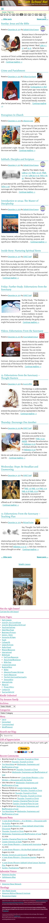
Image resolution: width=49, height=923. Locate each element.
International (7, 652)
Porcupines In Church (12, 115)
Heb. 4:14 (43, 488)
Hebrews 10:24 (30, 450)
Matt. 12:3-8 (36, 173)
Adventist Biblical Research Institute (16, 893)
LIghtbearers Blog (9, 877)
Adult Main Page (8, 630)
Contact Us (6, 690)
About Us (5, 685)
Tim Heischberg (8, 764)
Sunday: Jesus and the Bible (15, 23)
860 (40, 14)
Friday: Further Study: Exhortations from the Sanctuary (24, 288)
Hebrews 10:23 (30, 444)
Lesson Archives (7, 645)
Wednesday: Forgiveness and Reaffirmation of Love (21, 834)
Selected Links (7, 682)
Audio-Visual (6, 647)
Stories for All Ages (9, 637)
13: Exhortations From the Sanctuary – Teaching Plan (20, 515)
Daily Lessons (6, 620)
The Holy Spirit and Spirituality (15, 677)
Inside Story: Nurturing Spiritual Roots (21, 250)
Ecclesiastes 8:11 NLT (38, 87)
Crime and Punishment (13, 70)
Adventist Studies (9, 875)
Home (4, 12)
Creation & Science (9, 665)
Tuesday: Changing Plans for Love (25, 801)
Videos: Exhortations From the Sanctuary (22, 331)
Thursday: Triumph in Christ (28, 759)
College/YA (6, 642)
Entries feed (6, 722)
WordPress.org (7, 727)
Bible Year (7, 662)
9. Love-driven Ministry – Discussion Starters (19, 857)
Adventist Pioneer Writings (14, 672)
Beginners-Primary (9, 632)
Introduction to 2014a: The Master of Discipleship (19, 202)
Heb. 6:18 (25, 491)
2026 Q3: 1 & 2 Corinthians (11, 623)
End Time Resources (11, 657)
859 (36, 14)
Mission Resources (8, 650)
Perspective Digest (9, 896)
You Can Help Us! (8, 692)
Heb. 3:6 (28, 488)
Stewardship (8, 680)
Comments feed (8, 724)
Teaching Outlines (8, 627)
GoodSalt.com (17, 916)
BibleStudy (6, 655)
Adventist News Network (11, 884)
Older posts (6, 19)
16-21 (29, 48)
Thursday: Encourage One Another (18, 422)
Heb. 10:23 (34, 491)
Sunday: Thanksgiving (10, 868)
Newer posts (42, 557)
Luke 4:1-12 (26, 173)
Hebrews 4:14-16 (20, 547)
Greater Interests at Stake (27, 788)
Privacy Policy (9, 687)
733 (17, 14)
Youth (4, 640)
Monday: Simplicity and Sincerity (14, 855)
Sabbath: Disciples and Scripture (17, 159)
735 (25, 14)
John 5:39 (5, 186)
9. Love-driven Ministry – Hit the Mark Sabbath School (23, 850)
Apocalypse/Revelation (12, 660)
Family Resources (10, 675)
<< (1, 14)
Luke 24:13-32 (33, 175)
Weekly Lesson (24, 564)
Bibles (6, 670)
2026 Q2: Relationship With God (13, 625)
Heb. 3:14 (35, 488)
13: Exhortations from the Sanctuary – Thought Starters (20, 376)
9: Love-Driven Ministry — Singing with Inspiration (21, 844)
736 (29, 14)
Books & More (7, 667)
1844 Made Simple (9, 891)
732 (13, 14)
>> (44, 14)
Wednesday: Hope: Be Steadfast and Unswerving (19, 468)
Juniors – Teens (7, 635)
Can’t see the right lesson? (9, 612)
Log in (4, 719)
